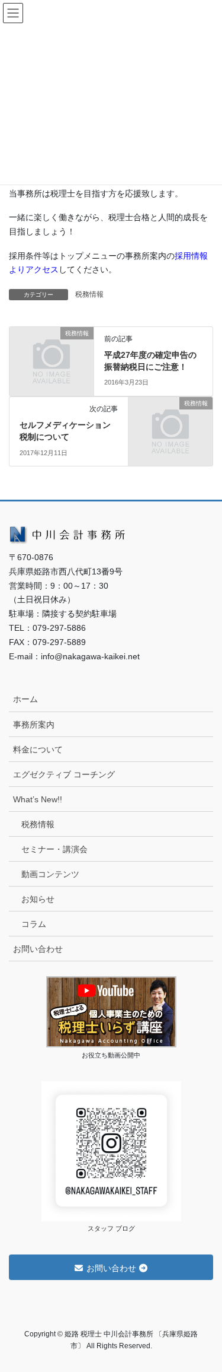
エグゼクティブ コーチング (64, 774)
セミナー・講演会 (54, 849)
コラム (33, 924)
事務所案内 (33, 724)
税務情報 (89, 294)
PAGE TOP (205, 1320)
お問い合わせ (38, 949)
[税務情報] (51, 352)
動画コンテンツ (50, 874)
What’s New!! (37, 799)
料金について (38, 749)
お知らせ (37, 899)
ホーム (25, 699)
